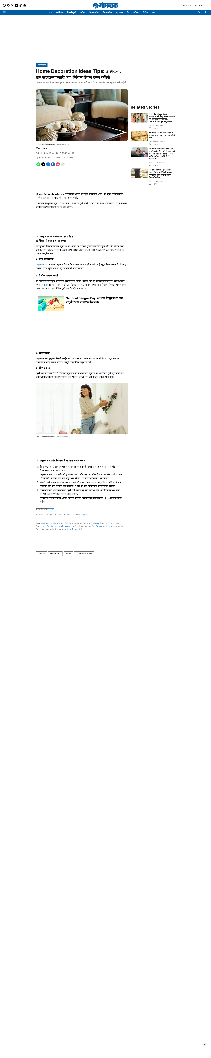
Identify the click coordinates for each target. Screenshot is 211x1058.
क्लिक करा (84, 514)
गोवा (50, 12)
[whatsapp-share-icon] (38, 165)
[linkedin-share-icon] (53, 165)
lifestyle (41, 553)
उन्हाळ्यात (40, 264)
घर (66, 246)
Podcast (199, 5)
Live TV (187, 5)
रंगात (44, 284)
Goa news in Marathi (50, 523)
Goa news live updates (106, 526)
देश (128, 12)
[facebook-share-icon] (48, 165)
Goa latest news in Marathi (59, 526)
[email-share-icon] (58, 165)
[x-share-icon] (43, 165)
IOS (80, 529)
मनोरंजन (59, 12)
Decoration (55, 553)
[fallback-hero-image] (139, 117)
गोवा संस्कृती (71, 12)
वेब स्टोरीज (107, 12)
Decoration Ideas (84, 553)
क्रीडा (82, 12)
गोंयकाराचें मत (94, 12)
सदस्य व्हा (50, 509)
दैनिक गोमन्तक (41, 148)
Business (95, 523)
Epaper (119, 12)
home (68, 553)
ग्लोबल (136, 12)
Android (70, 529)
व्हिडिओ (145, 12)
